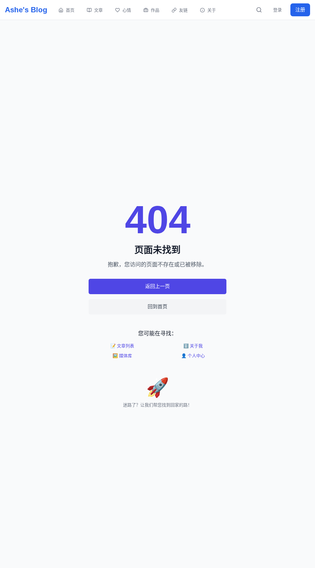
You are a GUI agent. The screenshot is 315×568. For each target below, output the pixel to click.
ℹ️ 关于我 (193, 345)
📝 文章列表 (122, 345)
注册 (300, 9)
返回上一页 (157, 286)
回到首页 (157, 306)
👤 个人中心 (193, 355)
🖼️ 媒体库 (122, 355)
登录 (277, 9)
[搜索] (259, 9)
